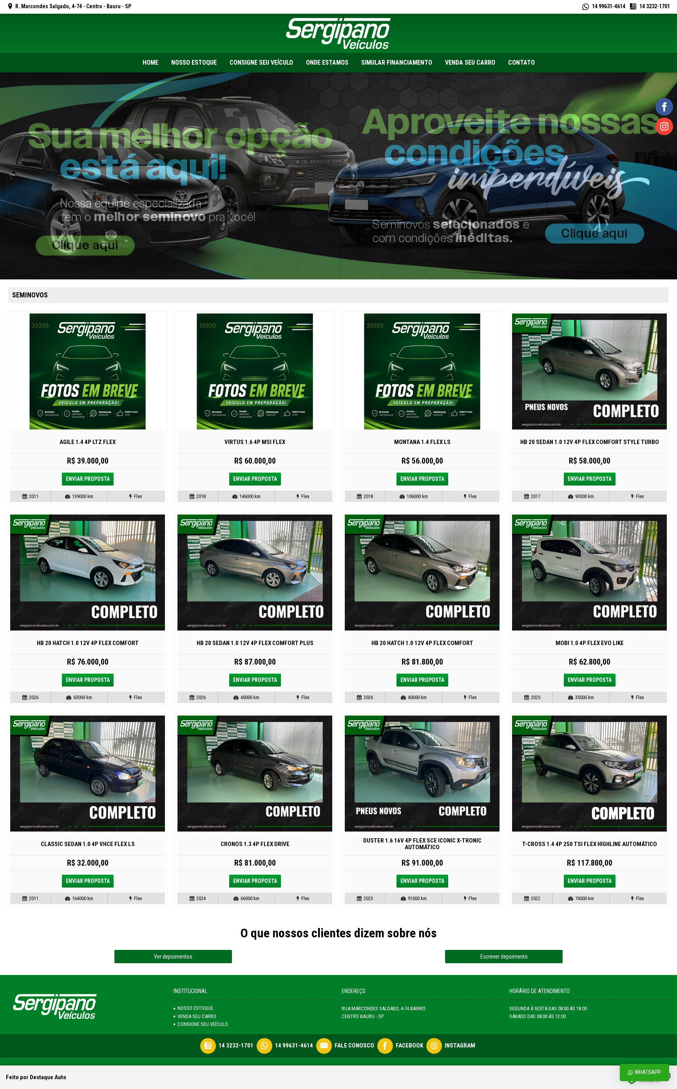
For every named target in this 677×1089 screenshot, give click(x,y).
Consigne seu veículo (202, 1024)
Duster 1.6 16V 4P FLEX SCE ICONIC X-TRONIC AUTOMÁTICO (422, 844)
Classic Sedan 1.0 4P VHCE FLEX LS (88, 844)
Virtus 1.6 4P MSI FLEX (254, 442)
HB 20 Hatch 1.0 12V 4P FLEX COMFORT (88, 643)
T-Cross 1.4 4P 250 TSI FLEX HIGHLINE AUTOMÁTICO (589, 844)
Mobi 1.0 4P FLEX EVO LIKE (590, 643)
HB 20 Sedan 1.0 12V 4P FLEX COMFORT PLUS (255, 643)
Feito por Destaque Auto (36, 1077)
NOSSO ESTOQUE (195, 1008)
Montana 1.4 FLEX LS (422, 442)
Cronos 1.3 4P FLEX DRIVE (255, 844)
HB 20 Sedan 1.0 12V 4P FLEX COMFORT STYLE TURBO (589, 442)
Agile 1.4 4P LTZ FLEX (88, 442)
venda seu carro (196, 1016)
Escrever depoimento (504, 956)
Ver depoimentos (173, 956)
